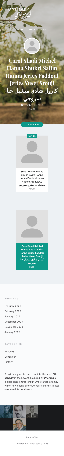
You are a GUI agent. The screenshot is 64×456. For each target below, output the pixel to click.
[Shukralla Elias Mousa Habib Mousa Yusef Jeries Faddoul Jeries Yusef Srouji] (57, 411)
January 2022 (12, 332)
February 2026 (12, 305)
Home (21, 30)
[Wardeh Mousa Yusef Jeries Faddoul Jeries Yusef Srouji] (6, 411)
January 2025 (12, 316)
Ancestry (9, 351)
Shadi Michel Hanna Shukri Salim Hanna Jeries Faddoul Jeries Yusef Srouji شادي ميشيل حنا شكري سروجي (32, 178)
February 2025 (12, 311)
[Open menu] (59, 12)
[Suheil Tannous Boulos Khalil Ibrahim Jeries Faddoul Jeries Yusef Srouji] (32, 411)
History (8, 361)
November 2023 (13, 326)
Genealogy (10, 356)
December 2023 (13, 321)
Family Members (37, 30)
